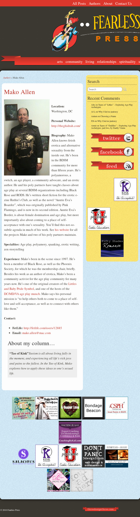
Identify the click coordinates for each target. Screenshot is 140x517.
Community (74, 61)
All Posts (79, 3)
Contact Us (123, 3)
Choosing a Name (108, 116)
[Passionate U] (70, 466)
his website (62, 230)
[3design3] (93, 466)
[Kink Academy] (46, 466)
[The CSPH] (116, 418)
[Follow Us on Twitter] (112, 144)
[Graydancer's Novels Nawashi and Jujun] (116, 466)
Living (89, 61)
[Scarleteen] (23, 418)
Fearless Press (13, 509)
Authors (94, 3)
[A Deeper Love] (70, 418)
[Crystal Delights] (58, 490)
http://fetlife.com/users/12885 (43, 328)
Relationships (106, 61)
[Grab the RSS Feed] (112, 172)
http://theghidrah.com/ (65, 126)
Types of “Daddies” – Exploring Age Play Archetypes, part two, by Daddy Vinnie (113, 126)
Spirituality (127, 61)
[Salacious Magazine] (23, 466)
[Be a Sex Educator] (70, 442)
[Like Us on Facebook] (112, 158)
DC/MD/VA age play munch (22, 294)
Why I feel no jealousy (108, 111)
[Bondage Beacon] (93, 418)
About (107, 3)
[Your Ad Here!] (81, 490)
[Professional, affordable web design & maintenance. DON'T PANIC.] (100, 512)
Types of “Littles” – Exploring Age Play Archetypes (112, 105)
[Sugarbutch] (46, 418)
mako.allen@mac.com (36, 333)
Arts (60, 61)
